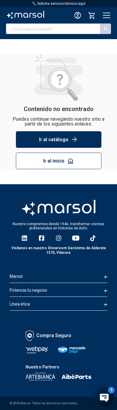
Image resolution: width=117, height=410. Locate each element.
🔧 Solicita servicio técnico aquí (58, 3)
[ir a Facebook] (41, 238)
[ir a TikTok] (93, 238)
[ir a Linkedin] (24, 238)
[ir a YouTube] (76, 238)
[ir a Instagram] (58, 238)
